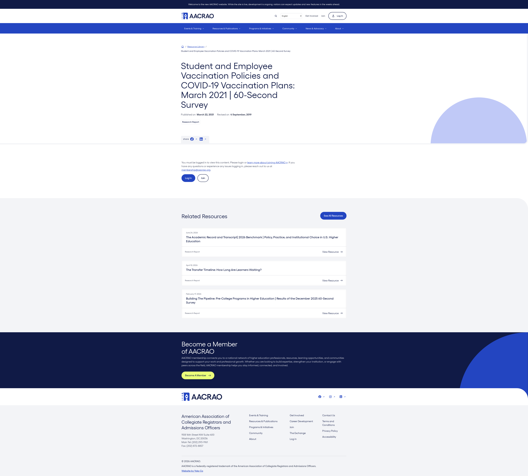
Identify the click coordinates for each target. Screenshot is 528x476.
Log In (188, 178)
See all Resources (333, 215)
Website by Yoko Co (192, 470)
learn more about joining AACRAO (267, 162)
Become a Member (195, 375)
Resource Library (195, 46)
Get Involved (311, 16)
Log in (340, 16)
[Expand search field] (276, 16)
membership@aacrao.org (196, 169)
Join (323, 16)
